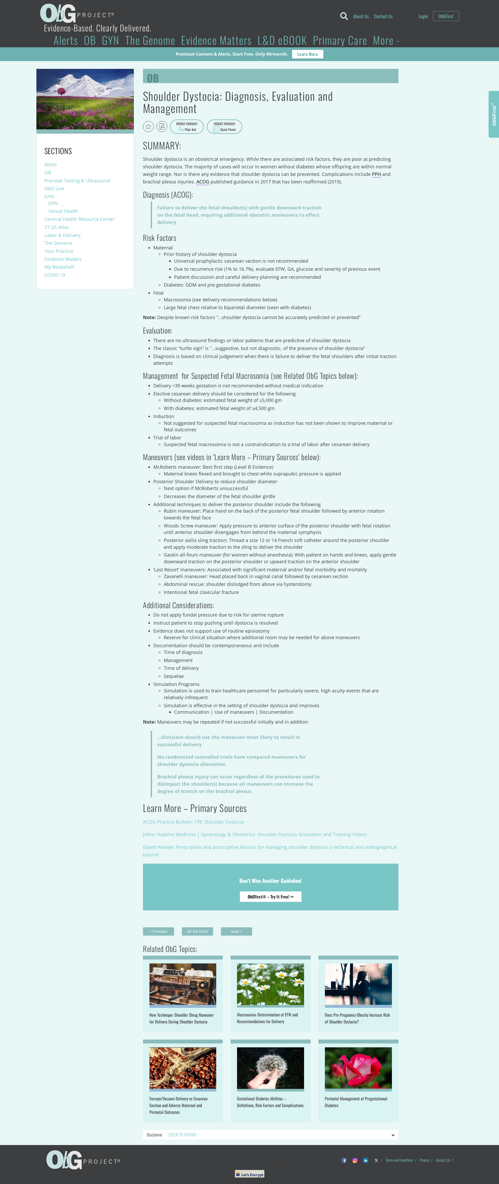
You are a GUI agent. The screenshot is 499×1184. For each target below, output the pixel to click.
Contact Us (383, 16)
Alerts (66, 40)
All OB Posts (197, 931)
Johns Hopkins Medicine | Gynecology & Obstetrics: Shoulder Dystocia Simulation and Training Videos (255, 834)
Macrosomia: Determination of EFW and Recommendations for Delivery (267, 1017)
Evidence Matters (216, 40)
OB (90, 40)
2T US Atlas (56, 227)
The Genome (150, 40)
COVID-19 (54, 275)
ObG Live (54, 188)
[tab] (270, 1135)
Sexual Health (63, 211)
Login (423, 16)
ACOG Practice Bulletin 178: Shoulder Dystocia (193, 822)
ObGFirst (446, 16)
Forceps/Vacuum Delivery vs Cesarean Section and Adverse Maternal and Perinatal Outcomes (178, 1105)
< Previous (158, 931)
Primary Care (340, 40)
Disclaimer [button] (171, 1135)
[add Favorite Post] (148, 126)
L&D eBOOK (282, 40)
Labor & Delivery (62, 235)
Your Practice (58, 251)
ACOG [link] (202, 181)
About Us (361, 16)
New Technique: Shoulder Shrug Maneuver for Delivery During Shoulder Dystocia (181, 1018)
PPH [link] (376, 174)
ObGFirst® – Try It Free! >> (271, 897)
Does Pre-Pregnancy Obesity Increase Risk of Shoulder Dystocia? (357, 1018)
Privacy (424, 1160)
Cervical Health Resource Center (79, 219)
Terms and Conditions (399, 1160)
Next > (236, 931)
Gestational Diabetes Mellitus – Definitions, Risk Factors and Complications (270, 1101)
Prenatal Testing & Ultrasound (77, 180)
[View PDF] (161, 126)
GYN (111, 40)
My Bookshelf (59, 267)
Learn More (307, 54)
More (384, 40)
